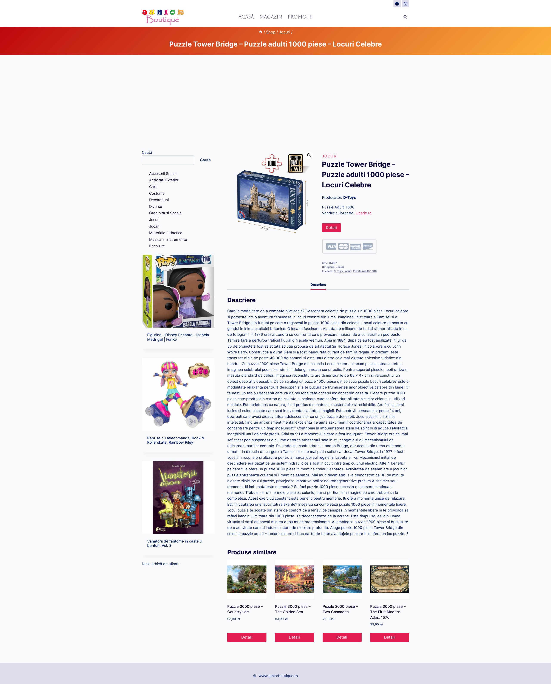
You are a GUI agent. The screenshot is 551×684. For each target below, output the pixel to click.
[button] (309, 155)
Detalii (331, 227)
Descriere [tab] (318, 285)
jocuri (348, 271)
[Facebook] (397, 3)
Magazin (271, 17)
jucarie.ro (363, 213)
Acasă (246, 17)
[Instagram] (405, 3)
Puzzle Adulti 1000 (365, 271)
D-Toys (338, 271)
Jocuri (330, 156)
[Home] (261, 32)
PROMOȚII (300, 17)
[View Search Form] (405, 17)
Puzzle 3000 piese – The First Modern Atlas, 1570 (388, 612)
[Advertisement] (275, 102)
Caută (147, 152)
